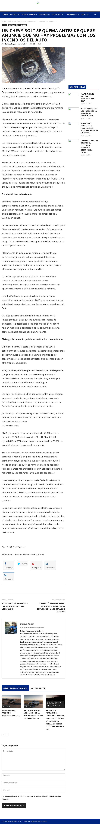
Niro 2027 (6, 707)
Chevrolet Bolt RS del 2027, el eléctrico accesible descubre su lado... (89, 146)
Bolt (9, 21)
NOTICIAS (13, 15)
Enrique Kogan (10, 44)
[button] (95, 15)
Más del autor (37, 688)
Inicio (4, 21)
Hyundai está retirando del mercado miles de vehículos (15, 606)
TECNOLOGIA (56, 15)
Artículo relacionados (15, 688)
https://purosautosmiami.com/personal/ (32, 627)
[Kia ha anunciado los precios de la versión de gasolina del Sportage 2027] (33, 701)
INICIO (5, 15)
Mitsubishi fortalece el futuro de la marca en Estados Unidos (54, 704)
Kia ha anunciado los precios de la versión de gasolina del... (89, 112)
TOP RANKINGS (71, 15)
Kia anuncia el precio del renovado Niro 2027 (11, 713)
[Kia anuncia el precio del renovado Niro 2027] (11, 701)
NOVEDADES (43, 15)
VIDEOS (83, 15)
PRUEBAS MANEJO (28, 15)
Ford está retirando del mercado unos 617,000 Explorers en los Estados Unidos (51, 607)
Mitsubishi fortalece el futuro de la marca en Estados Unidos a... (89, 128)
